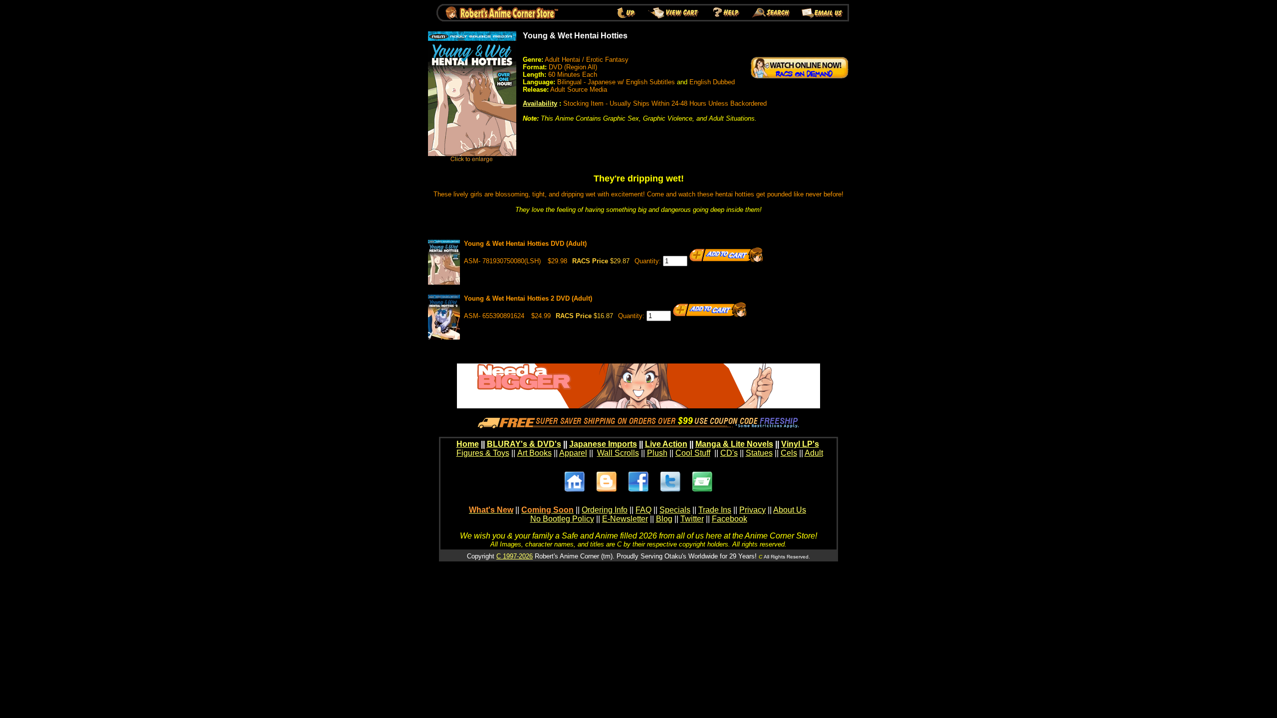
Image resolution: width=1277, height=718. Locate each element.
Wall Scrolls (618, 453)
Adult (814, 453)
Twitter (692, 519)
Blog (664, 519)
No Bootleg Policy (562, 519)
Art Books (534, 453)
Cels (789, 453)
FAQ (643, 510)
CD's (729, 453)
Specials (674, 510)
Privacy (752, 510)
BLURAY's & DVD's (524, 444)
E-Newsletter (625, 519)
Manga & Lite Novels (734, 444)
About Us (789, 510)
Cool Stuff (692, 453)
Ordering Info (605, 510)
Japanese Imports (603, 444)
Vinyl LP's (800, 444)
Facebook (729, 519)
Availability (540, 103)
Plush (657, 453)
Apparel (573, 453)
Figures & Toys (482, 453)
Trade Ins (714, 510)
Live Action (666, 444)
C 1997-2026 (514, 556)
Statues (759, 453)
